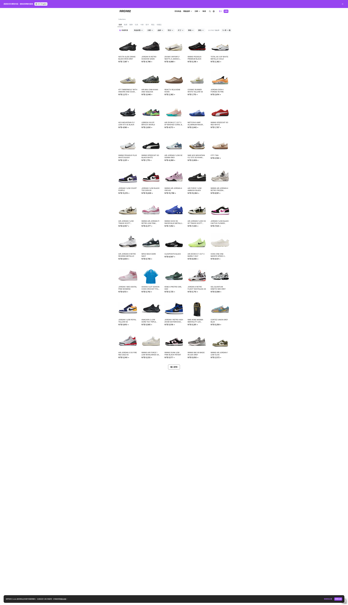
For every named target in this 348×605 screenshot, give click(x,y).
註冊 (226, 11)
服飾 (131, 25)
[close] (342, 4)
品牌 (159, 30)
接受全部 (338, 599)
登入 (220, 11)
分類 (149, 30)
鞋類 (125, 25)
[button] (213, 11)
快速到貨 (125, 30)
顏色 (199, 30)
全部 (120, 25)
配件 (147, 25)
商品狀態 (137, 30)
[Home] (125, 11)
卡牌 (142, 25)
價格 (189, 30)
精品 (152, 25)
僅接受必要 (328, 599)
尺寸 (179, 30)
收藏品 (159, 25)
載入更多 (174, 367)
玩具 (136, 25)
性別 (169, 30)
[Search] (209, 11)
